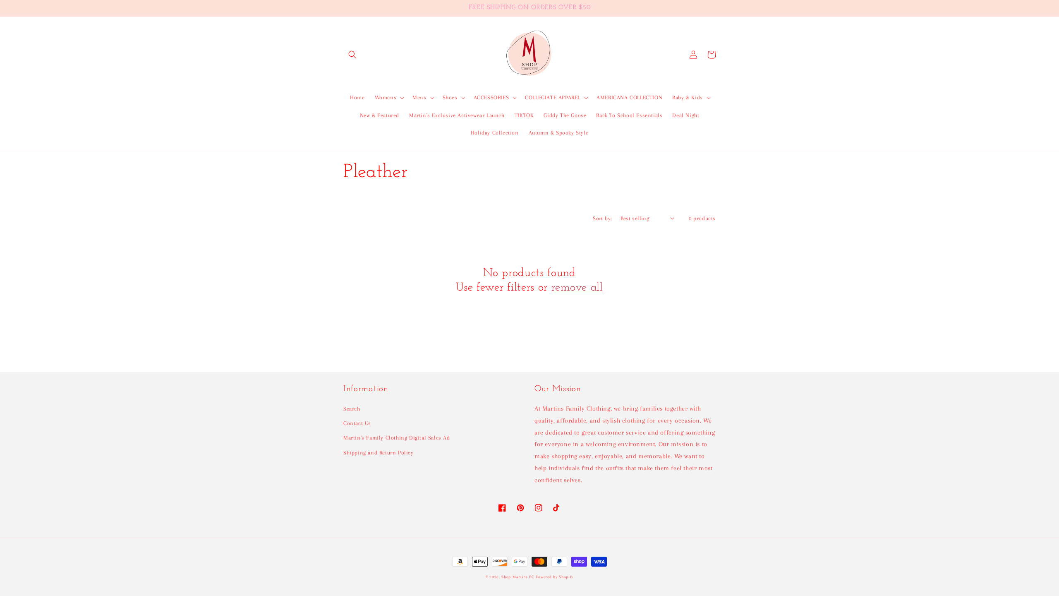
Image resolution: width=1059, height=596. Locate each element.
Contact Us (357, 423)
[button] (352, 55)
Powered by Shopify (555, 576)
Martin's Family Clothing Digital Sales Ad (396, 438)
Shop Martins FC (518, 576)
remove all (577, 287)
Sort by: (602, 218)
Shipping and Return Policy (378, 452)
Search (351, 409)
